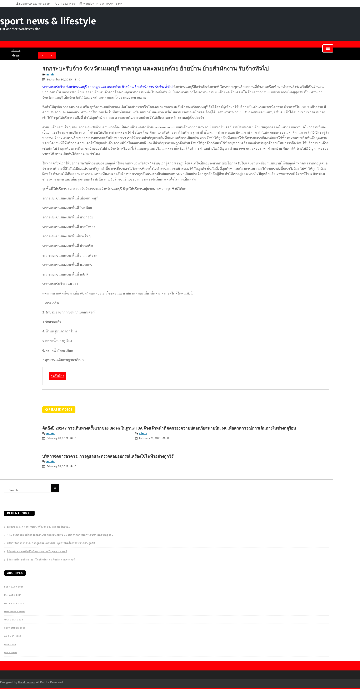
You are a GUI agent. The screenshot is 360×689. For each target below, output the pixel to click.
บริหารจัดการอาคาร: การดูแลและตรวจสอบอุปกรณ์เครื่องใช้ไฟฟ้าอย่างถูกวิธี (108, 456)
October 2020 (13, 620)
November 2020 (14, 611)
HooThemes (26, 682)
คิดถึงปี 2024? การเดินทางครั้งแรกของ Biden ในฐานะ (88, 428)
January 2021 (12, 595)
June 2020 (10, 652)
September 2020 (15, 628)
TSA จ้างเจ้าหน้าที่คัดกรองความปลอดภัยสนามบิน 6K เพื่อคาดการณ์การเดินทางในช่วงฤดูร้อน (215, 428)
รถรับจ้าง (57, 376)
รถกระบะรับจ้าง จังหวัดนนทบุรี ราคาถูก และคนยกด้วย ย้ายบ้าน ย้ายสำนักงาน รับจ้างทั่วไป (107, 87)
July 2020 (10, 644)
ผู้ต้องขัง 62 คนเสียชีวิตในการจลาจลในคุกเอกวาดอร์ (37, 552)
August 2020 (12, 636)
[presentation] (42, 55)
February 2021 (13, 587)
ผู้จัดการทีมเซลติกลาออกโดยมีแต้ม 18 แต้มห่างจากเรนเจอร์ (41, 560)
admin (50, 74)
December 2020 (14, 603)
